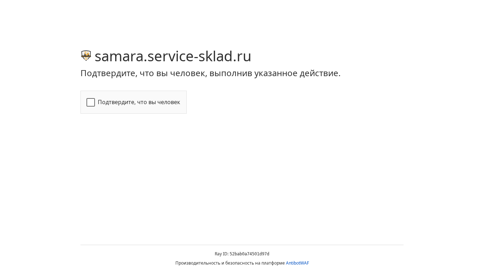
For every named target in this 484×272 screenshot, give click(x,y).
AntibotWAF (297, 263)
